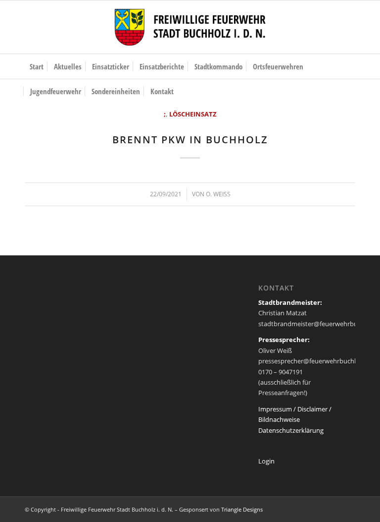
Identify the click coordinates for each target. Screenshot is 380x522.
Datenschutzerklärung (291, 430)
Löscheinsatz (193, 114)
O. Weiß (218, 194)
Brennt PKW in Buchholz (190, 139)
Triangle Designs (242, 509)
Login (266, 461)
